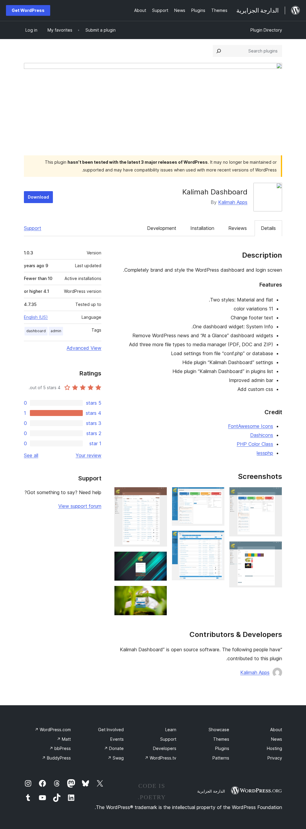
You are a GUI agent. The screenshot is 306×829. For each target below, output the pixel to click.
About (276, 729)
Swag (116, 757)
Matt (64, 739)
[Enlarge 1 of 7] (274, 495)
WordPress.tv (160, 757)
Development (161, 228)
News (276, 739)
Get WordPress (28, 10)
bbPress (60, 748)
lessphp (265, 453)
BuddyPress (56, 757)
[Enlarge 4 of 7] (216, 539)
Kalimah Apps (232, 202)
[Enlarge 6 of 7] (159, 559)
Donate (114, 748)
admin (56, 331)
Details (268, 228)
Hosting (274, 748)
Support (32, 228)
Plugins (222, 748)
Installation (202, 228)
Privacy (274, 757)
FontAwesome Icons (250, 426)
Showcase (219, 729)
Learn (170, 729)
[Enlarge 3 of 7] (216, 495)
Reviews (237, 228)
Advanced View (84, 348)
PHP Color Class (255, 444)
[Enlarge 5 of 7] (159, 495)
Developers (164, 748)
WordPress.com (53, 729)
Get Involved (111, 729)
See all (31, 455)
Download (38, 196)
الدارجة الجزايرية (211, 791)
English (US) (36, 317)
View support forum (79, 506)
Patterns (220, 757)
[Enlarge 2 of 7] (274, 549)
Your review (88, 455)
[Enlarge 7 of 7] (159, 594)
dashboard (36, 331)
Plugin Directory (266, 30)
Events (117, 739)
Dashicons (261, 435)
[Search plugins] (219, 51)
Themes (221, 739)
